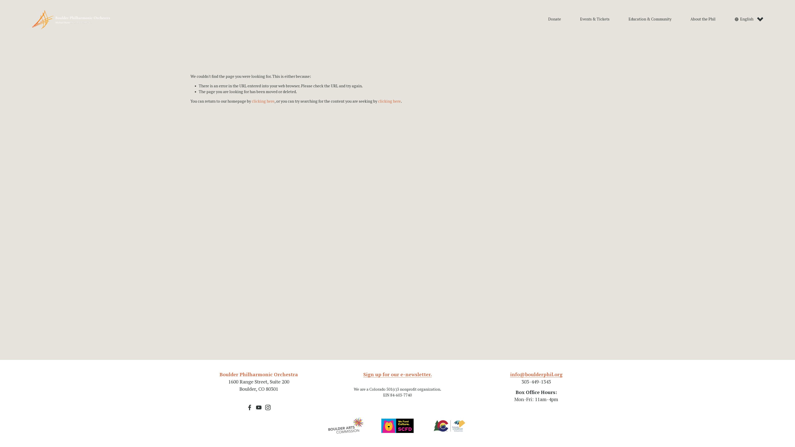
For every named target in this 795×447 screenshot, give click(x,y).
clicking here (263, 101)
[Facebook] (250, 407)
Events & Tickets (595, 19)
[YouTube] (259, 407)
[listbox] (749, 19)
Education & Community (650, 19)
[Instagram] (268, 407)
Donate (554, 19)
